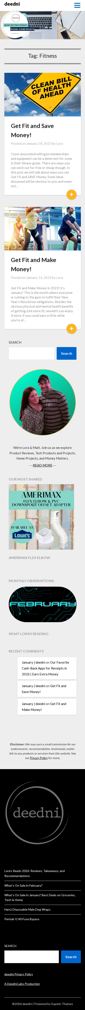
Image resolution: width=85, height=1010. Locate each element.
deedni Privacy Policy (18, 974)
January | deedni (33, 662)
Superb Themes (62, 1004)
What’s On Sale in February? (23, 885)
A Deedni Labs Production (22, 984)
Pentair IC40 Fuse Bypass (21, 919)
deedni (12, 4)
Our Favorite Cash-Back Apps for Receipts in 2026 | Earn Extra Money (45, 668)
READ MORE (42, 465)
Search (15, 342)
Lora (59, 143)
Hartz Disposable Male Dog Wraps (27, 909)
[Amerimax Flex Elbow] (42, 517)
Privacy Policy (39, 758)
